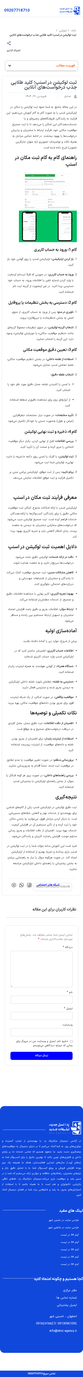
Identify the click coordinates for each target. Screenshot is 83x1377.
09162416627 (45, 1323)
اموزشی (62, 31)
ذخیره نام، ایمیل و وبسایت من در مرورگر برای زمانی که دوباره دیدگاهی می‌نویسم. (44, 1043)
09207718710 (17, 11)
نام (70, 992)
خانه (73, 31)
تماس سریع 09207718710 (41, 1374)
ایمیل (68, 1009)
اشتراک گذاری (13, 51)
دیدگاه (68, 947)
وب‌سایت (68, 1025)
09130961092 (67, 1323)
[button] (9, 65)
